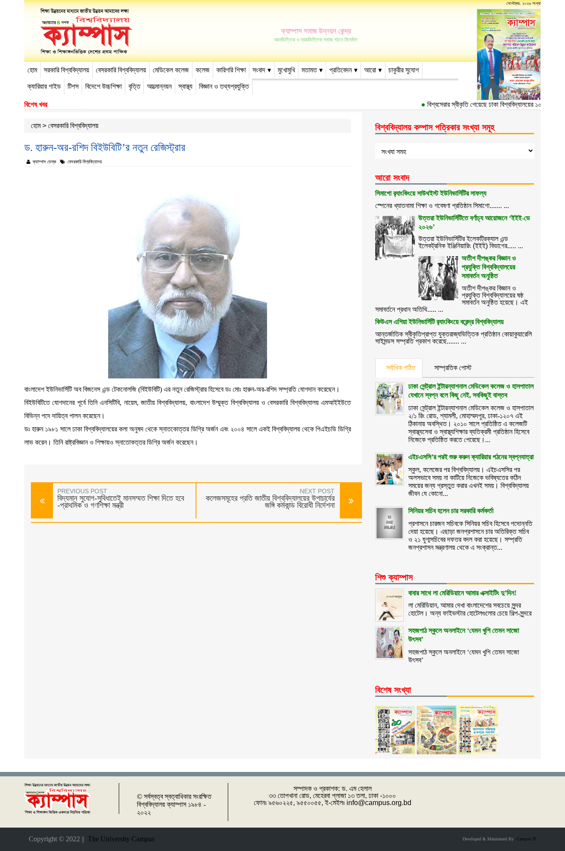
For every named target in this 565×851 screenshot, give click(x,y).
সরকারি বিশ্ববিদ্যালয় (66, 70)
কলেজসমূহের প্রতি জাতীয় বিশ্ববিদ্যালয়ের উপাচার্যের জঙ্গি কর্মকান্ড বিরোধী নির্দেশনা (270, 502)
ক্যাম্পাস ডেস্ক (44, 161)
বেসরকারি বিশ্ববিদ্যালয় (121, 70)
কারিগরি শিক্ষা (231, 70)
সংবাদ (258, 70)
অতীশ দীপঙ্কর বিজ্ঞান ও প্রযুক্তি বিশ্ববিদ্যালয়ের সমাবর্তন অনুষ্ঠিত (489, 267)
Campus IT (525, 838)
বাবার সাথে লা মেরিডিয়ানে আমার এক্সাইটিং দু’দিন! (462, 593)
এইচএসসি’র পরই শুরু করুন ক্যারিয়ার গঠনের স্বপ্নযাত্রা (471, 457)
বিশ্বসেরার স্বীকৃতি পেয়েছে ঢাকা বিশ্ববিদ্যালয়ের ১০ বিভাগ (481, 104)
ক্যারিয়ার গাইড (44, 86)
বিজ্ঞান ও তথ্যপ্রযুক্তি (224, 86)
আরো (370, 70)
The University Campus (119, 839)
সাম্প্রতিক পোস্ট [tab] (452, 367)
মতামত (309, 70)
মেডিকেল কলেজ (171, 70)
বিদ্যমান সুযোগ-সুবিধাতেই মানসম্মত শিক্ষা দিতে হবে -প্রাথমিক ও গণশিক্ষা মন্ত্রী (120, 502)
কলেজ (203, 70)
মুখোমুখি (286, 70)
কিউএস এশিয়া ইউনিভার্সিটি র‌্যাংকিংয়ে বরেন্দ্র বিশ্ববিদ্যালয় (439, 321)
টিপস (73, 86)
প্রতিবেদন (340, 70)
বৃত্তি (134, 86)
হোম (32, 70)
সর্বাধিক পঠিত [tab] (400, 367)
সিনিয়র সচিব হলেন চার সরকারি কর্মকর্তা (450, 510)
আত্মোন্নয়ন (159, 86)
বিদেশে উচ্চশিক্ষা (103, 86)
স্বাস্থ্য (185, 86)
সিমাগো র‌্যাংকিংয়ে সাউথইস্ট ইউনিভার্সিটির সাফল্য (430, 193)
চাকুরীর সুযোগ (403, 70)
